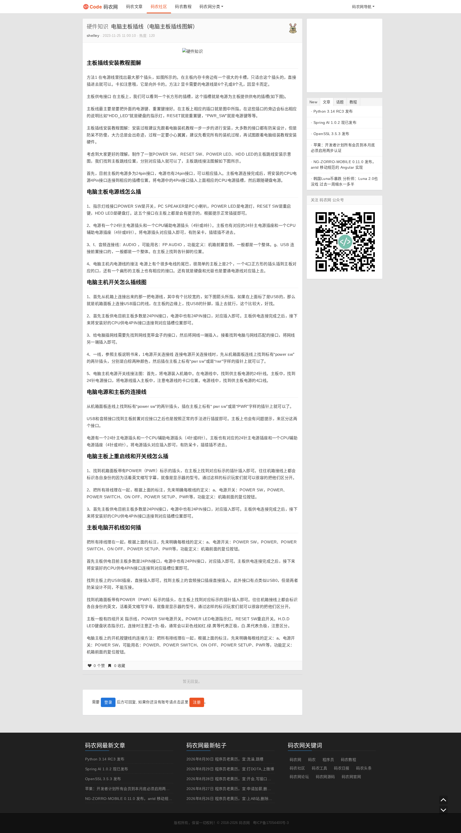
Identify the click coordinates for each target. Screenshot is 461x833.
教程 (353, 102)
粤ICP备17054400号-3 (271, 823)
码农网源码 (325, 777)
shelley (93, 35)
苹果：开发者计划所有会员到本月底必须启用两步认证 (131, 789)
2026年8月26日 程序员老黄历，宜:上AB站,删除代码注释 (235, 798)
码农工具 (319, 768)
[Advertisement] (344, 54)
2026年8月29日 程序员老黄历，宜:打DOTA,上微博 (230, 769)
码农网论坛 (299, 777)
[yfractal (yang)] (293, 28)
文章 (327, 102)
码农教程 (183, 6)
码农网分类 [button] (210, 6)
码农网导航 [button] (361, 7)
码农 (312, 759)
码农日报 (341, 768)
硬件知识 (98, 27)
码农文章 (134, 6)
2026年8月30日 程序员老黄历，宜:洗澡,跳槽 (225, 759)
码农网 (104, 6)
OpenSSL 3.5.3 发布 (331, 134)
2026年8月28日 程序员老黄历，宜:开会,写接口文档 (230, 779)
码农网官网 (351, 777)
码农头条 (364, 768)
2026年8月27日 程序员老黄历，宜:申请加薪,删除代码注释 (236, 789)
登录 (108, 702)
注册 (197, 702)
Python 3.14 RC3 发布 (333, 111)
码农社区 (159, 6)
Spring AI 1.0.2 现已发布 (334, 122)
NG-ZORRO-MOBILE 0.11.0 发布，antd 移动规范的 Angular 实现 (142, 798)
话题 (340, 102)
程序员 (328, 759)
